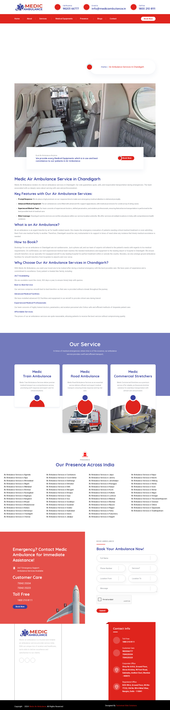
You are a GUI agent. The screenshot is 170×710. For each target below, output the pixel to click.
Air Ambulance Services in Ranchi (144, 478)
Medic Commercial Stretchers (85, 373)
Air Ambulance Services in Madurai (102, 499)
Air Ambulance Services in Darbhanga (60, 481)
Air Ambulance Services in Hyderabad (60, 511)
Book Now (148, 19)
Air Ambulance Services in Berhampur (18, 511)
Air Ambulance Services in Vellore (144, 505)
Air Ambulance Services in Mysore (102, 505)
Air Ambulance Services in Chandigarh (18, 514)
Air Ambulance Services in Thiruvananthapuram (149, 499)
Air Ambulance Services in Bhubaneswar (19, 505)
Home (17, 19)
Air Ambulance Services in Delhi (58, 487)
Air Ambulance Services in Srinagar (144, 496)
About (29, 19)
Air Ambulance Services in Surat (143, 487)
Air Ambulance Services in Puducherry (103, 514)
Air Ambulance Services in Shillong (144, 481)
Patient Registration (96, 675)
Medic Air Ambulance (37, 706)
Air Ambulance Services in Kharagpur (103, 484)
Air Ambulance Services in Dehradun (60, 484)
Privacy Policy (73, 675)
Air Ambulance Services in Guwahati (60, 505)
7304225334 (127, 654)
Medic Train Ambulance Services (81, 643)
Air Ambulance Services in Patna (101, 511)
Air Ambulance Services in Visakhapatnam (147, 511)
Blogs (99, 19)
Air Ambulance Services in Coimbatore (61, 475)
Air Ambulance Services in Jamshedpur (104, 481)
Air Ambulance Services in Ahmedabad (18, 481)
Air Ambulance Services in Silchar (144, 490)
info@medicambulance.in (109, 8)
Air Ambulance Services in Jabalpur (59, 517)
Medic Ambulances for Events (133, 373)
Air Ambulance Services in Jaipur (101, 475)
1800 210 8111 (147, 8)
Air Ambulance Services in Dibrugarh (60, 490)
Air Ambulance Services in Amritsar (17, 490)
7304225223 (127, 657)
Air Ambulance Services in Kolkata (102, 493)
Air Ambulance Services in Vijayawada (145, 508)
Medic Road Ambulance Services (81, 647)
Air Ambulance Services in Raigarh (102, 517)
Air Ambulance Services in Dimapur (59, 493)
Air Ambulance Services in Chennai (17, 517)
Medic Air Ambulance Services (80, 639)
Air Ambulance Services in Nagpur (101, 508)
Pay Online (92, 679)
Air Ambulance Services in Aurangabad (18, 493)
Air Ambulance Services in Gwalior (59, 508)
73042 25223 (24, 588)
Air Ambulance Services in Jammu (102, 478)
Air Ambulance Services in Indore (58, 514)
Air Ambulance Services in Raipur (143, 475)
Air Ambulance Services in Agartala (17, 475)
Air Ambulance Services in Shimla (144, 484)
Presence (84, 19)
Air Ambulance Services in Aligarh (16, 484)
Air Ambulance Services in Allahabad (18, 487)
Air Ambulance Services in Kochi (101, 490)
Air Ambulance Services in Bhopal (16, 502)
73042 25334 (24, 583)
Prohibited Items (74, 679)
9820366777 (127, 651)
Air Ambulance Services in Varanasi (144, 502)
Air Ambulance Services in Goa (58, 499)
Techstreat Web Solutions (126, 705)
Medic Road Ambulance (37, 373)
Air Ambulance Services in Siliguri (143, 493)
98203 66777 (71, 8)
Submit (102, 611)
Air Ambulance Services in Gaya (58, 496)
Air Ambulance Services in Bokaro (17, 508)
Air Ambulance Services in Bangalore (18, 499)
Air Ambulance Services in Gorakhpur (60, 502)
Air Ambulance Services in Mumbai (102, 502)
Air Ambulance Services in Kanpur (101, 487)
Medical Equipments (64, 19)
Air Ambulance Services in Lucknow (102, 496)
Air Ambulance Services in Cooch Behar (61, 478)
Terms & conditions (75, 671)
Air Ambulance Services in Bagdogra (17, 496)
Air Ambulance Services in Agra (16, 478)
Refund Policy (94, 671)
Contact (113, 19)
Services (43, 19)
